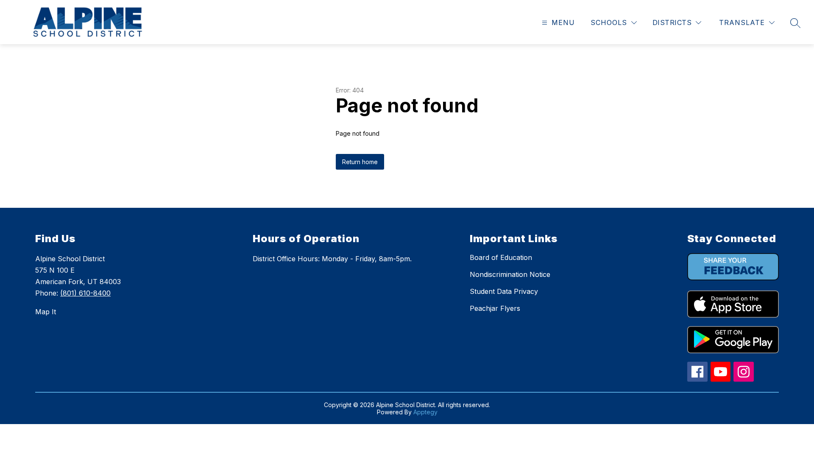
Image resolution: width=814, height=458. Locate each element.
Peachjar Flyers (495, 308)
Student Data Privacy (504, 291)
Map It (45, 311)
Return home (360, 161)
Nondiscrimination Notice (510, 274)
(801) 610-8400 (85, 293)
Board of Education (501, 257)
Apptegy (425, 412)
